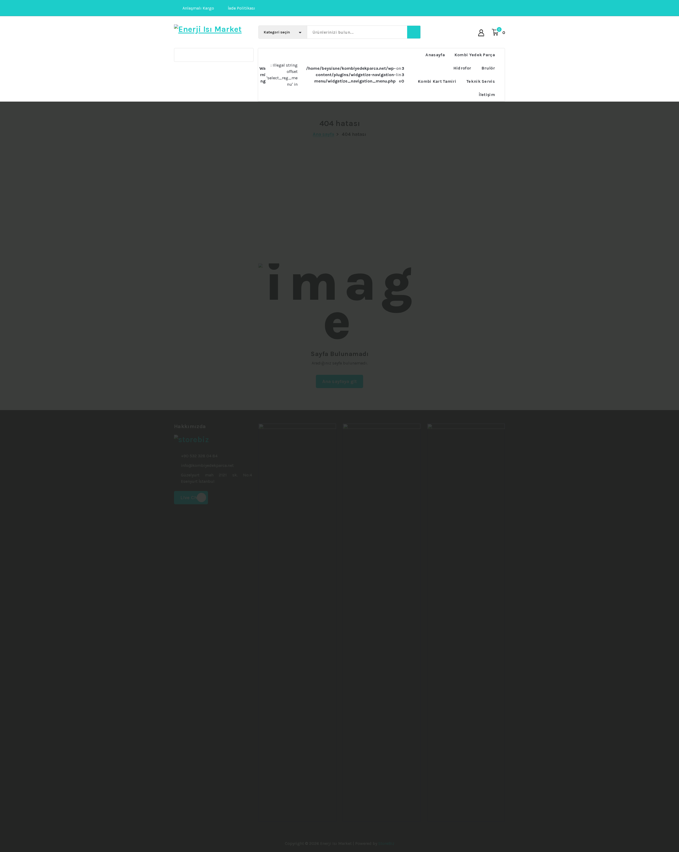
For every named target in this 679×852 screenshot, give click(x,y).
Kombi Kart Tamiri (437, 81)
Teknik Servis (481, 81)
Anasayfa (435, 54)
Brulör (488, 68)
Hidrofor (462, 68)
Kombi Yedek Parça (474, 54)
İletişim (487, 94)
